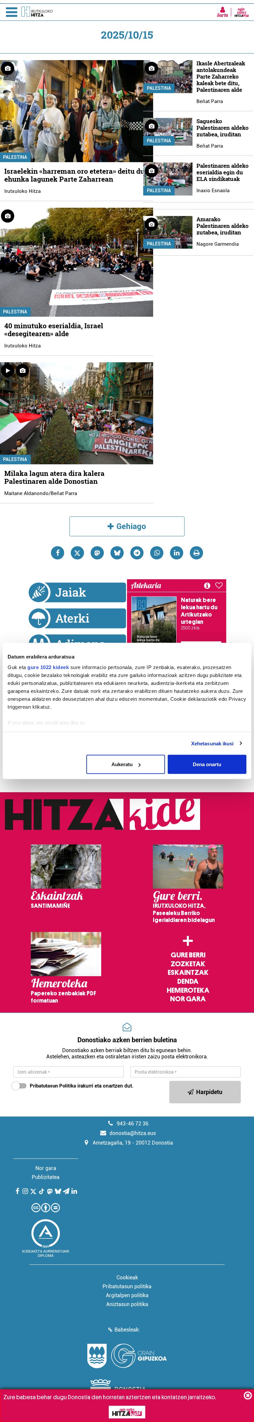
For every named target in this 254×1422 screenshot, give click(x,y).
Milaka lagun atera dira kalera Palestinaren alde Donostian (54, 477)
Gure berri (188, 955)
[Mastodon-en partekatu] (97, 552)
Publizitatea (46, 1177)
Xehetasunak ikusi (212, 743)
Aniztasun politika (127, 1304)
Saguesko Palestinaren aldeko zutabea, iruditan (222, 127)
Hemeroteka (188, 990)
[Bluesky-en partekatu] (117, 552)
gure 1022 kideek (48, 667)
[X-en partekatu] (77, 552)
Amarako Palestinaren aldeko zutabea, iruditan (222, 225)
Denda (187, 981)
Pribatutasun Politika (53, 1086)
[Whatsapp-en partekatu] (156, 552)
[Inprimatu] (196, 552)
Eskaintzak (188, 972)
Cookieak (127, 1277)
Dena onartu (207, 764)
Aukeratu (122, 764)
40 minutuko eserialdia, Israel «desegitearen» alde (53, 329)
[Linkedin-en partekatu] (176, 552)
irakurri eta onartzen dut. (81, 1086)
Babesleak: (127, 1330)
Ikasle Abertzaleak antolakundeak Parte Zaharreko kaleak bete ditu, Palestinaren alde (220, 76)
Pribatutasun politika (127, 1286)
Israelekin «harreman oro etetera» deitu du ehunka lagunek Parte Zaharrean (74, 175)
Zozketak (188, 964)
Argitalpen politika (127, 1295)
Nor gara (188, 999)
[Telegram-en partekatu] (137, 552)
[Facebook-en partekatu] (57, 552)
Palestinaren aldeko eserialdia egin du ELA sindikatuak (222, 172)
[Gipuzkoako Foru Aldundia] (127, 1355)
